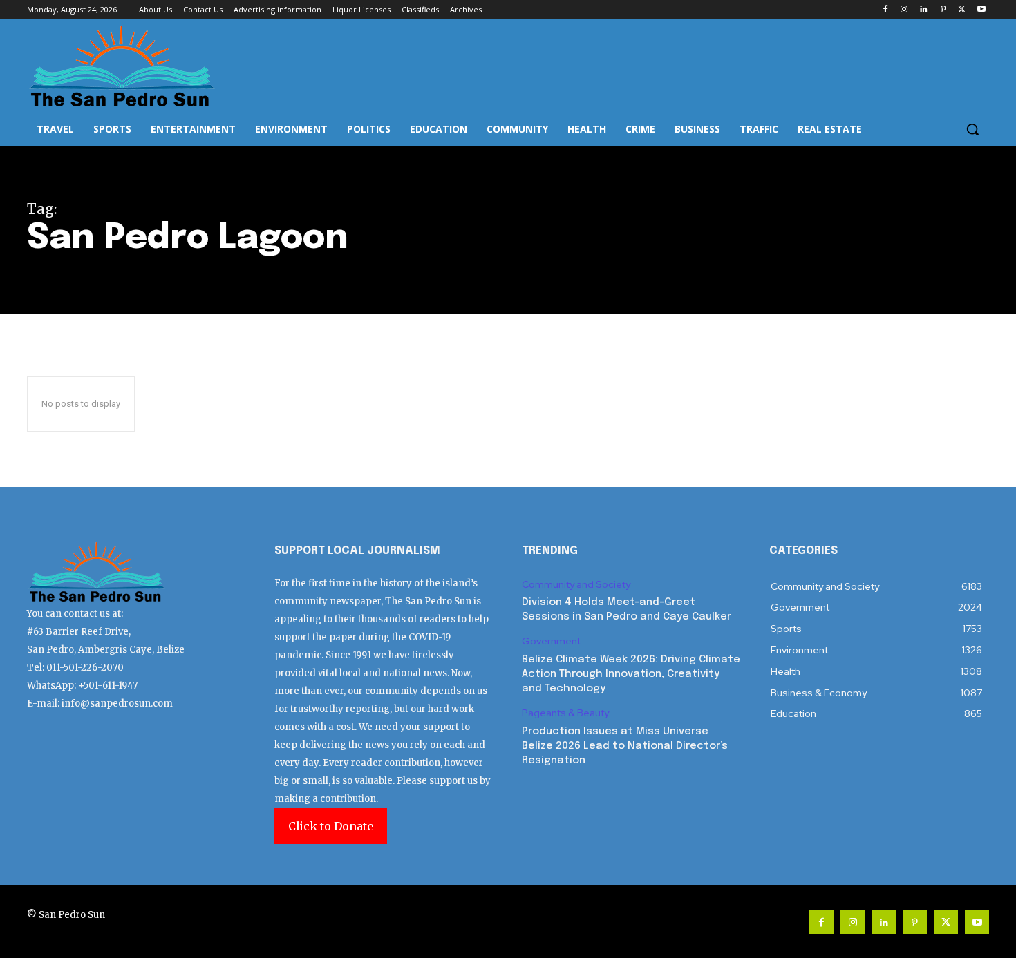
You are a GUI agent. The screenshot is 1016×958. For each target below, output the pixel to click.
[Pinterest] (943, 10)
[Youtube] (981, 10)
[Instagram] (904, 10)
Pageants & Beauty (565, 713)
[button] (972, 129)
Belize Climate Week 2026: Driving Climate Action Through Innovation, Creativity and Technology (631, 674)
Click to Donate (330, 826)
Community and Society (576, 585)
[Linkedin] (924, 10)
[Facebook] (885, 10)
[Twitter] (962, 10)
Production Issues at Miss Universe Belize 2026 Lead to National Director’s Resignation (625, 746)
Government (551, 641)
